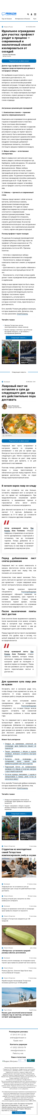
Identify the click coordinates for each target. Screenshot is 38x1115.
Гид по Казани (8, 1010)
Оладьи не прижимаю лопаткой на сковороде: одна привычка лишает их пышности (20, 746)
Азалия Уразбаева (9, 54)
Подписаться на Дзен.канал (19, 61)
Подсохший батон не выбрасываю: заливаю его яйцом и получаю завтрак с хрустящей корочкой (20, 769)
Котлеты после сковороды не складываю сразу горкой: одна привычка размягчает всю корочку (20, 761)
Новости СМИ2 (7, 340)
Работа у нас (18, 1053)
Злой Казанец (22, 314)
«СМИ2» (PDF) (32, 1100)
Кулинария (7, 381)
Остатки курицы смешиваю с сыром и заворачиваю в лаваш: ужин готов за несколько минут (20, 776)
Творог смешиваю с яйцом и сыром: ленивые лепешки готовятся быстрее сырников (20, 753)
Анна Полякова (13, 406)
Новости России (8, 26)
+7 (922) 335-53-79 (18, 1047)
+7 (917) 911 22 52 (18, 1035)
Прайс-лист (18, 1041)
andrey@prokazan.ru (18, 1038)
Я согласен (19, 1112)
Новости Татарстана (9, 846)
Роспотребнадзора (28, 592)
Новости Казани (8, 896)
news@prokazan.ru (18, 1050)
